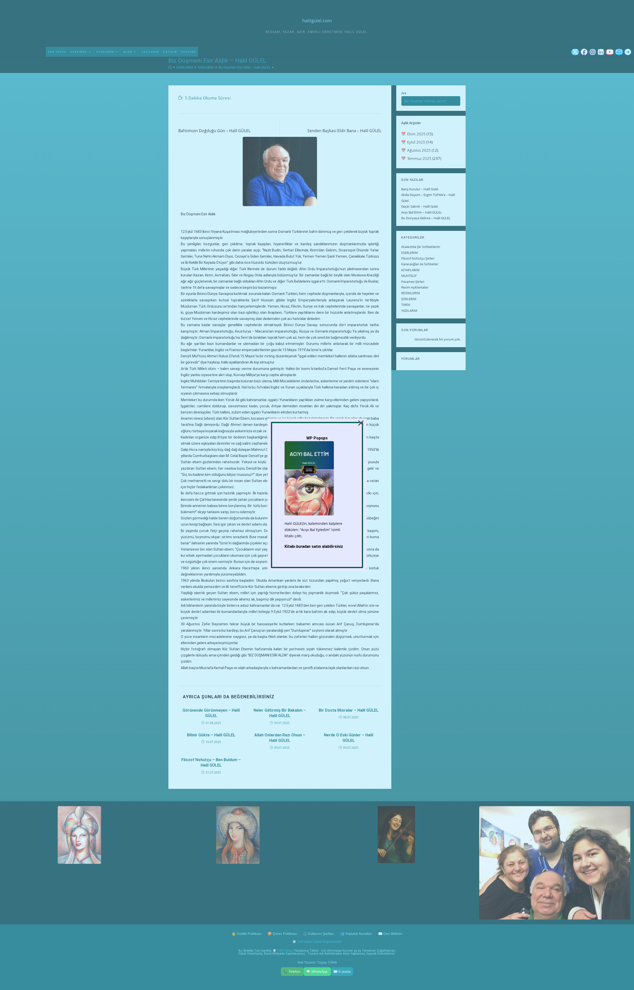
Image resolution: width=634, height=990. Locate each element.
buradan (303, 546)
